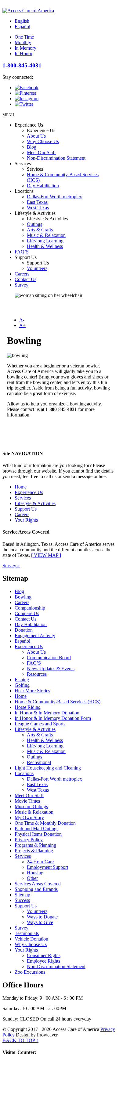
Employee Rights (43, 961)
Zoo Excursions (30, 972)
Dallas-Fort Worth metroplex (54, 196)
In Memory (25, 48)
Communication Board (49, 657)
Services (23, 497)
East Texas (37, 202)
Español (22, 26)
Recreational (39, 762)
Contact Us (25, 279)
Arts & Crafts (40, 229)
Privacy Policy (29, 839)
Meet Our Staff (41, 152)
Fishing (22, 679)
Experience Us (29, 492)
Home (21, 486)
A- (21, 319)
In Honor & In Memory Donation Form (53, 718)
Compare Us (27, 613)
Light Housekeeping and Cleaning (48, 767)
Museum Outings (31, 806)
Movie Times (27, 801)
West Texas (38, 207)
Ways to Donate (42, 916)
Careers (22, 273)
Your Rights (26, 520)
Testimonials (27, 933)
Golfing (22, 685)
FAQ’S (22, 251)
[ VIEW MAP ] (46, 555)
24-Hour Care (40, 861)
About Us (36, 136)
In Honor (23, 53)
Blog (31, 147)
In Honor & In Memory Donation (47, 712)
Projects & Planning (34, 850)
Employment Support (47, 867)
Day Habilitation (43, 185)
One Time (24, 37)
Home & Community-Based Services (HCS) (57, 701)
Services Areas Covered (38, 883)
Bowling (23, 596)
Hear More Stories (32, 690)
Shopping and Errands (36, 889)
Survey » (11, 565)
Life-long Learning (45, 240)
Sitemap (22, 894)
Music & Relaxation (46, 235)
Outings (34, 224)
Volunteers (37, 268)
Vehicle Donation (31, 938)
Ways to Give (40, 922)
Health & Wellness (45, 246)
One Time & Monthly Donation (45, 823)
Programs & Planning (35, 845)
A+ (22, 325)
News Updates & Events (50, 668)
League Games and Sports (40, 723)
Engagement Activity (35, 635)
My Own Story (29, 817)
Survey (21, 284)
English (22, 21)
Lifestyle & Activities (35, 503)
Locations (24, 773)
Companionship (30, 607)
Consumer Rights (43, 955)
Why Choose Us (43, 141)
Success (22, 900)
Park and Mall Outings (36, 828)
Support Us (26, 508)
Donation (24, 630)
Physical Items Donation (38, 834)
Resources (37, 674)
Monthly (23, 42)
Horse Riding (28, 707)
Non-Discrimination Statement (56, 158)
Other (32, 878)
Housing (35, 872)
